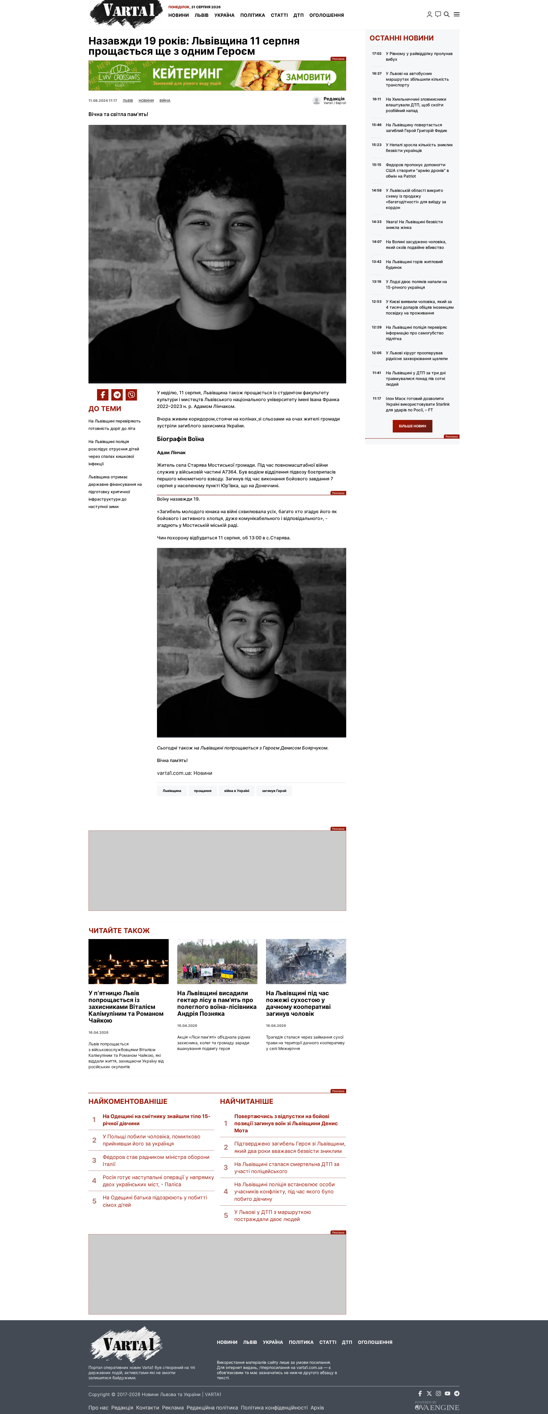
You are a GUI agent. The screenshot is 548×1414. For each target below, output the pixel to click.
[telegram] (457, 1394)
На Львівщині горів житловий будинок (414, 264)
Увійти (429, 14)
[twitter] (429, 1394)
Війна (165, 100)
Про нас (98, 1408)
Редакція (122, 1408)
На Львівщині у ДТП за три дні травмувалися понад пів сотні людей (416, 378)
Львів (202, 15)
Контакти (147, 1408)
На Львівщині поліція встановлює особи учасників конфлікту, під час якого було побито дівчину (284, 1191)
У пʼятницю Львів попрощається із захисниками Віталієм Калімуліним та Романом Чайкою (126, 1007)
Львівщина (172, 791)
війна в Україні (236, 791)
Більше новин (412, 426)
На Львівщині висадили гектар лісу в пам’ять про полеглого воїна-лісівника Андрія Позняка (217, 1003)
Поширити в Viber (131, 395)
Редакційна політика (212, 1408)
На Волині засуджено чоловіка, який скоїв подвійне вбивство (416, 244)
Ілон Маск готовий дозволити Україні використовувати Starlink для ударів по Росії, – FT (418, 404)
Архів (317, 1408)
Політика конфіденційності (274, 1408)
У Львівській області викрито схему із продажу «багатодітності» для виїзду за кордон (416, 199)
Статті (279, 15)
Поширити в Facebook (102, 395)
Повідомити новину (438, 14)
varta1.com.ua (310, 1367)
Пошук (447, 14)
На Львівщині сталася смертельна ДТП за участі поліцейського (286, 1167)
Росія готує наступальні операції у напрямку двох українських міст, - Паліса (158, 1180)
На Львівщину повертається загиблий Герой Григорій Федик (416, 127)
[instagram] (438, 1394)
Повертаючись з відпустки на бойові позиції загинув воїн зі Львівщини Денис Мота (286, 1123)
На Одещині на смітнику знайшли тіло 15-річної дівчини (156, 1119)
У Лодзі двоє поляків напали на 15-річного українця (416, 284)
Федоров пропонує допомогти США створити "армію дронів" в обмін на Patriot (417, 170)
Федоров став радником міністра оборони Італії (156, 1160)
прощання (202, 791)
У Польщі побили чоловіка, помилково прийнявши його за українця (151, 1140)
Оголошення (326, 15)
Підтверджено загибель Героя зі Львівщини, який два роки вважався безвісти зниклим (290, 1147)
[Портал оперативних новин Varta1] (125, 15)
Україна (224, 15)
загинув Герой (274, 791)
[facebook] (420, 1394)
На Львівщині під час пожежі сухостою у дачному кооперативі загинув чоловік (298, 1003)
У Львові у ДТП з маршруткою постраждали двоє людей (272, 1215)
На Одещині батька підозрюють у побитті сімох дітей (155, 1201)
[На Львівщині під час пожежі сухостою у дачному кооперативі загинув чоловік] (306, 961)
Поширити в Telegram (117, 395)
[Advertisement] (217, 871)
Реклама (217, 75)
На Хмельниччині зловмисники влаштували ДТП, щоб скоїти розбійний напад (416, 105)
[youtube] (447, 1394)
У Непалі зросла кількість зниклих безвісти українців (419, 147)
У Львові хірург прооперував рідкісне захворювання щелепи (417, 355)
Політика (252, 15)
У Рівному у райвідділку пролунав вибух (419, 56)
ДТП (298, 15)
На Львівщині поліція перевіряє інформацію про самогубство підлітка (416, 333)
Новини (178, 15)
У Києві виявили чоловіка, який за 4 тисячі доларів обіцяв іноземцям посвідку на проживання (420, 307)
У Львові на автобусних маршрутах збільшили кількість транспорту (417, 79)
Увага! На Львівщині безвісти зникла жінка (414, 224)
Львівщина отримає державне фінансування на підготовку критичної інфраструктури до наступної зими (115, 491)
